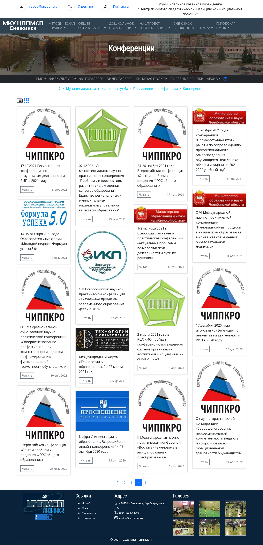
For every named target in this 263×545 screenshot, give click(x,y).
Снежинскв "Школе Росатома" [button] (192, 26)
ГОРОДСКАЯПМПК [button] (226, 26)
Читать (27, 189)
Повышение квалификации (155, 88)
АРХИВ (212, 79)
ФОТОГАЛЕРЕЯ (91, 79)
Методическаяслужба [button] (61, 26)
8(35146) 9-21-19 (129, 513)
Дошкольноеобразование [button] (121, 26)
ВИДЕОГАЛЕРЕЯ (120, 79)
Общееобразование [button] (90, 26)
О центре (85, 6)
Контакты (121, 6)
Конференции (194, 88)
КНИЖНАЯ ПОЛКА (150, 79)
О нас (85, 508)
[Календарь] (225, 79)
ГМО (40, 79)
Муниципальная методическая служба (97, 88)
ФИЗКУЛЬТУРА (61, 79)
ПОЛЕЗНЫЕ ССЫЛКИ (187, 79)
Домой (86, 503)
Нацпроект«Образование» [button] (154, 26)
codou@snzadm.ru (43, 6)
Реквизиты (89, 513)
